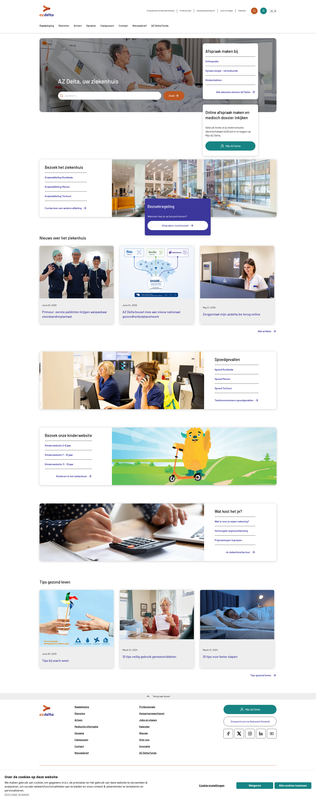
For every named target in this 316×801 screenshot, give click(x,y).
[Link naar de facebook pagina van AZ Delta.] (228, 733)
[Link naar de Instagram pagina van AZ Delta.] (250, 733)
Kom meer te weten (17, 794)
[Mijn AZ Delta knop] (263, 11)
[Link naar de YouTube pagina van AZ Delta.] (271, 733)
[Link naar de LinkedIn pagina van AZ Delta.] (261, 733)
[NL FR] (272, 11)
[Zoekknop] (254, 11)
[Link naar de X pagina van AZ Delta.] (239, 733)
